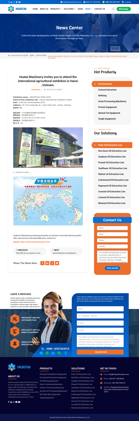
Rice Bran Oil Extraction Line (112, 151)
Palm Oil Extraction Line (110, 145)
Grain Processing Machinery (112, 101)
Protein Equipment (107, 107)
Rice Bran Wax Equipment (50, 394)
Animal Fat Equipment (109, 113)
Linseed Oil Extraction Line (111, 197)
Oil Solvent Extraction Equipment (53, 377)
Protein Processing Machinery (52, 388)
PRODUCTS (55, 9)
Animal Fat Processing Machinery (53, 391)
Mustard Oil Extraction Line (111, 203)
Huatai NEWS (41, 55)
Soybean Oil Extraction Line (112, 156)
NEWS (87, 9)
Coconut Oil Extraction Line (111, 191)
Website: (31, 242)
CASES (80, 9)
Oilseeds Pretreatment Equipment (53, 374)
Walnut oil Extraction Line (111, 174)
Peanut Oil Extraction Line (111, 162)
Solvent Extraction (107, 89)
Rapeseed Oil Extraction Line (112, 185)
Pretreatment (105, 84)
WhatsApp (123, 9)
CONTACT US (99, 9)
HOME (35, 9)
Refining (102, 95)
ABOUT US (44, 9)
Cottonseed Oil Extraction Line (113, 180)
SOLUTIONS (68, 9)
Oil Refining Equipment (49, 381)
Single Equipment (107, 119)
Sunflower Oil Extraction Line (112, 168)
